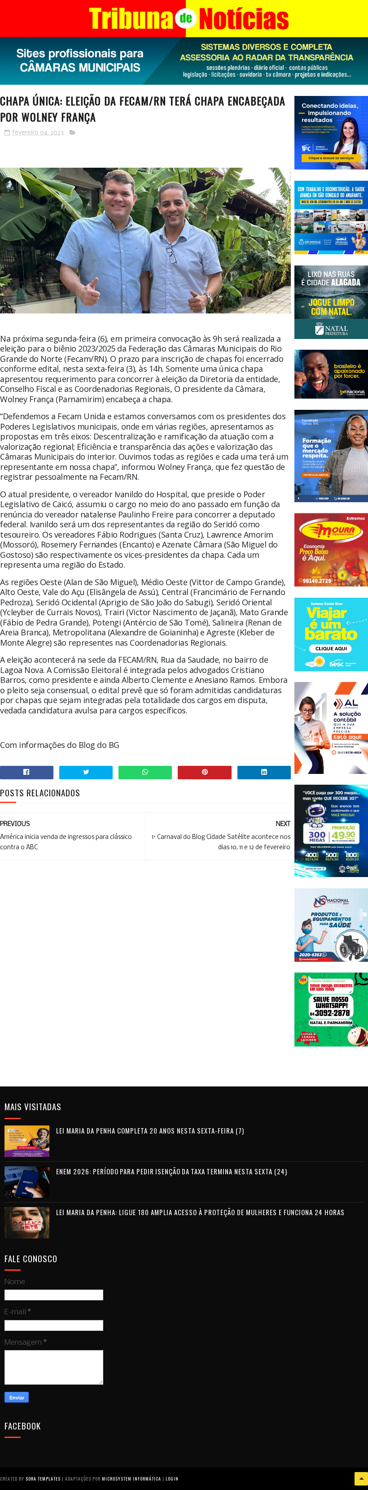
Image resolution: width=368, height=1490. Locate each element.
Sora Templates (43, 1478)
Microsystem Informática (131, 1478)
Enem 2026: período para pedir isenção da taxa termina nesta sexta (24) (171, 1171)
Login (172, 1478)
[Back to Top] (361, 1479)
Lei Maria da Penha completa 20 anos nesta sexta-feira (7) (150, 1130)
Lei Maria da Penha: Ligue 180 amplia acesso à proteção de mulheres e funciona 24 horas (200, 1212)
